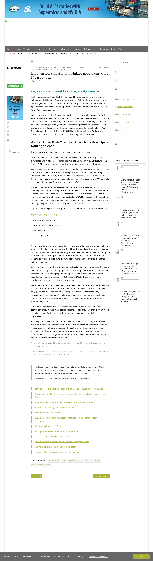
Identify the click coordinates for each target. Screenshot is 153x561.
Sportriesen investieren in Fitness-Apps (52, 436)
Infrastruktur (90, 49)
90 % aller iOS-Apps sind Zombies (50, 426)
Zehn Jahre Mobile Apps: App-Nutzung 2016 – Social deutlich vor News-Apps (69, 388)
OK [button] (141, 557)
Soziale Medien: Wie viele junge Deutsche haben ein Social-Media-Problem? (130, 214)
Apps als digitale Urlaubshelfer (48, 412)
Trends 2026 (11, 53)
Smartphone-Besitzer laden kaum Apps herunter (57, 431)
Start (9, 49)
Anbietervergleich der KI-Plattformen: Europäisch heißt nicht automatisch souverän (130, 296)
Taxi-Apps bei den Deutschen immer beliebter (55, 446)
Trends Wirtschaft (55, 67)
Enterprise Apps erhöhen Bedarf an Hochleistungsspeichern (62, 441)
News (17, 49)
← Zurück (37, 476)
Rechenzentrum (68, 53)
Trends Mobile (82, 67)
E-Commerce (69, 67)
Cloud (82, 53)
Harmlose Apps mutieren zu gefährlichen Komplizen (58, 452)
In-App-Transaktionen (41, 465)
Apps (63, 460)
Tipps (120, 49)
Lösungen (64, 49)
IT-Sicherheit (32, 53)
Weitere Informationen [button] (98, 557)
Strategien (41, 49)
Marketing (58, 69)
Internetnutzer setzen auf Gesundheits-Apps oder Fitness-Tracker (64, 402)
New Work (94, 53)
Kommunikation (107, 49)
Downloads (78, 460)
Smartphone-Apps (93, 460)
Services (77, 49)
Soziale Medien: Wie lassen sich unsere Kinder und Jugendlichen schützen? (130, 240)
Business (53, 49)
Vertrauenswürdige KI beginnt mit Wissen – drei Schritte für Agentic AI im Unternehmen (130, 268)
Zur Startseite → (102, 476)
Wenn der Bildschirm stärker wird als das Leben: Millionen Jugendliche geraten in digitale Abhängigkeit (130, 186)
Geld (70, 460)
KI (22, 53)
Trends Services (95, 67)
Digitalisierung (50, 53)
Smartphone (54, 460)
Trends (26, 49)
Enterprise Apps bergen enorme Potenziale (54, 407)
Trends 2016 (47, 69)
